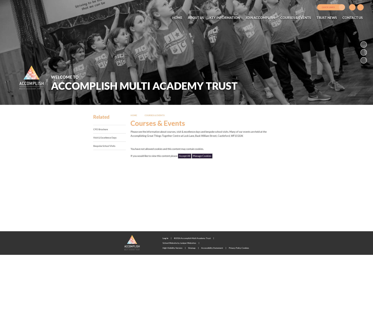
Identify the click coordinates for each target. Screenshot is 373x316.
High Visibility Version (172, 248)
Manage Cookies (202, 155)
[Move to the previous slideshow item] (363, 52)
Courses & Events (154, 115)
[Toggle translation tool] (352, 7)
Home (134, 115)
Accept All (184, 155)
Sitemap (192, 248)
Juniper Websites (188, 243)
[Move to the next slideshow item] (363, 60)
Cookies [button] (245, 248)
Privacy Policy (235, 248)
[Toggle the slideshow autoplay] (363, 44)
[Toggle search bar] (360, 7)
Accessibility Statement (212, 248)
